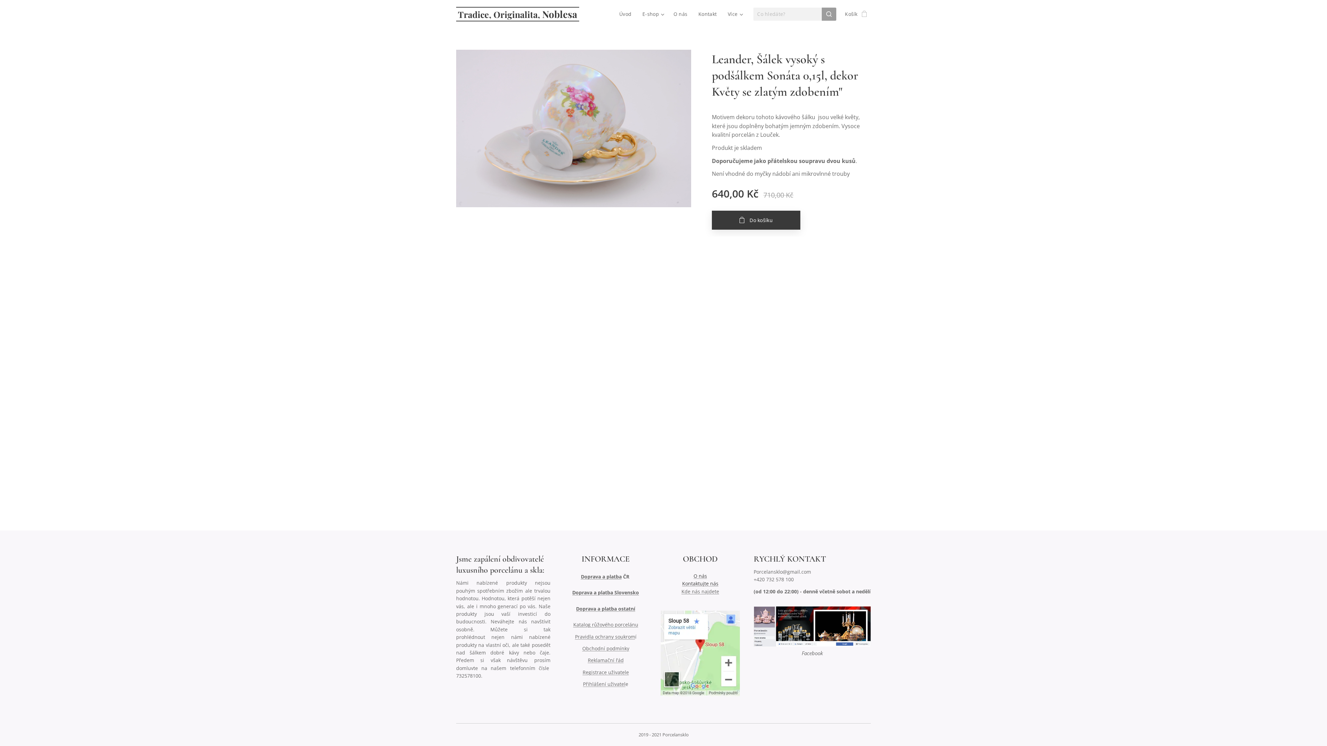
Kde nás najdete (700, 591)
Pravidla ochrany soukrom (605, 636)
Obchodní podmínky (605, 648)
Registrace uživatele (606, 672)
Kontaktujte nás (700, 583)
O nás (700, 576)
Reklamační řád (606, 660)
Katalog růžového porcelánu (605, 624)
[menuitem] (627, 14)
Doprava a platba (601, 576)
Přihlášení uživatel (604, 684)
